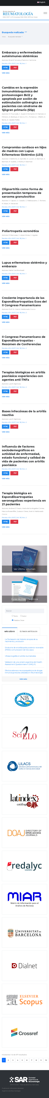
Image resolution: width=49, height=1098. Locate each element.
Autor (24, 616)
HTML (5, 67)
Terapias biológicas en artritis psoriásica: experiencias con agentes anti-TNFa (23, 376)
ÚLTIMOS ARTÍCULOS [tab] (28, 631)
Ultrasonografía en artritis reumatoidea (20, 656)
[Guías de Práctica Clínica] (24, 589)
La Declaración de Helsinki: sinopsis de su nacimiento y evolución (21, 640)
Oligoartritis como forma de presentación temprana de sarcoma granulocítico (22, 192)
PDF (15, 67)
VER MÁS (24, 679)
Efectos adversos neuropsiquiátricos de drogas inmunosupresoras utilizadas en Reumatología (24, 671)
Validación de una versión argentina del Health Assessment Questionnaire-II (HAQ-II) (23, 663)
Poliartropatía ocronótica (20, 231)
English (42, 2)
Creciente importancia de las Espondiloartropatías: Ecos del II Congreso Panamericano (24, 301)
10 (46, 1060)
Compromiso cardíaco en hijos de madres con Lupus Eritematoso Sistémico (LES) (24, 151)
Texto (15, 616)
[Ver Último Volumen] (24, 559)
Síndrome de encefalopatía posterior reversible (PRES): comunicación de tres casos (24, 649)
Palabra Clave (18, 620)
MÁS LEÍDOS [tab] (10, 631)
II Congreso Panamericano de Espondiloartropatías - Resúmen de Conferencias (23, 340)
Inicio (4, 37)
